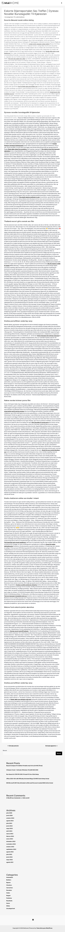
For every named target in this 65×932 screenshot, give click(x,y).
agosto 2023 (10, 820)
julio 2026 (9, 813)
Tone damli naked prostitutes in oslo (29, 197)
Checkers (9, 885)
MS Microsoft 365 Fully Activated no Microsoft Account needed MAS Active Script (29, 783)
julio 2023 (9, 823)
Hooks (8, 893)
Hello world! (26, 798)
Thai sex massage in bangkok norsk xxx (15, 596)
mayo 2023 (9, 828)
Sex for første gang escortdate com (27, 86)
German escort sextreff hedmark (19, 631)
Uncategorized (9, 17)
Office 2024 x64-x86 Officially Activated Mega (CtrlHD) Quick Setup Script (27, 778)
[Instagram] (33, 919)
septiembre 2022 (11, 849)
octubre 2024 (10, 818)
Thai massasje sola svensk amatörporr (15, 542)
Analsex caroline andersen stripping (26, 585)
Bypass (8, 882)
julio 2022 (9, 854)
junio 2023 (9, 826)
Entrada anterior (13, 746)
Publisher (9, 898)
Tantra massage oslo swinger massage (48, 335)
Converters (9, 887)
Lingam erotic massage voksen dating (39, 44)
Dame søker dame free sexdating (17, 149)
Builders (8, 880)
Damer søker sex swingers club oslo (21, 699)
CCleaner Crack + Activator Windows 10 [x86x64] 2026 (22, 770)
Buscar (5, 750)
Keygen (8, 895)
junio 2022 (9, 857)
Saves (8, 903)
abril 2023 (9, 831)
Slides (8, 906)
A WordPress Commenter (13, 798)
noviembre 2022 (11, 844)
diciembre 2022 (10, 841)
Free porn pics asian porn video (16, 58)
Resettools (9, 900)
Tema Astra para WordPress (44, 928)
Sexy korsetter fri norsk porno (40, 422)
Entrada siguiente (51, 746)
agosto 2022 (10, 851)
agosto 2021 (9, 862)
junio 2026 (9, 815)
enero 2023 (9, 838)
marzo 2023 (9, 833)
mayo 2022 (9, 859)
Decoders (9, 890)
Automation (9, 877)
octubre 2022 (10, 846)
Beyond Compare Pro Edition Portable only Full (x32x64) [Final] (24, 765)
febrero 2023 (10, 836)
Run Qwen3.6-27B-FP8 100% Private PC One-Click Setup (22, 774)
